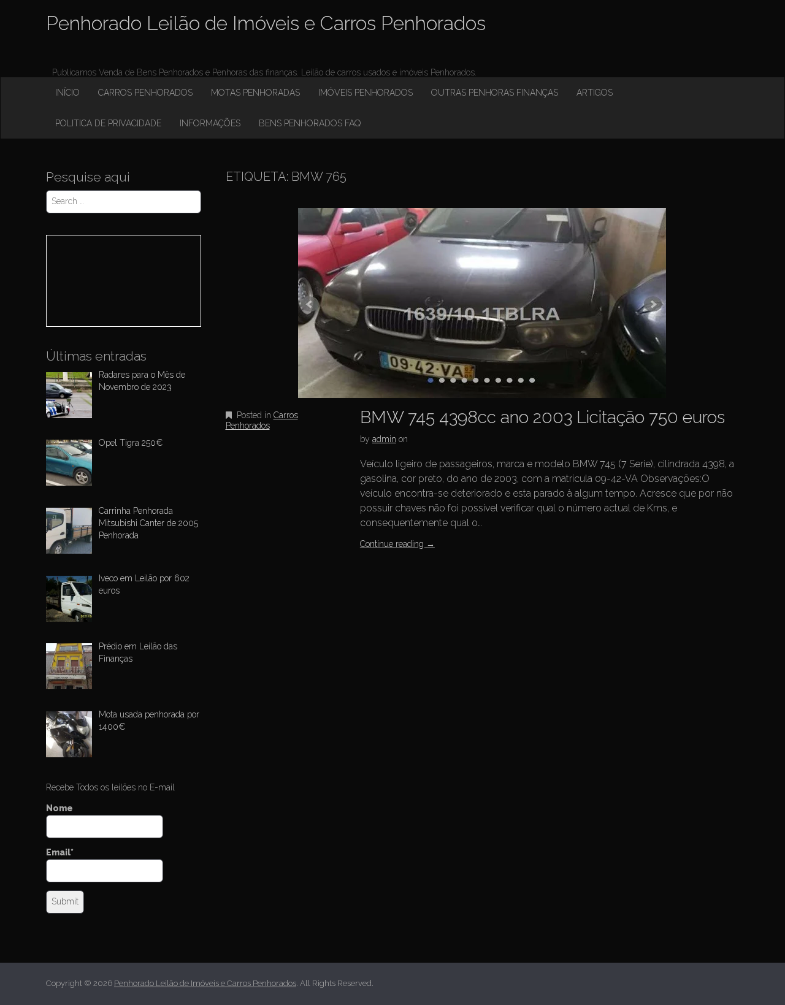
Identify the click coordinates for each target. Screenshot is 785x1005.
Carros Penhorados (145, 92)
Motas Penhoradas (255, 92)
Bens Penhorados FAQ (310, 123)
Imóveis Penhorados (365, 92)
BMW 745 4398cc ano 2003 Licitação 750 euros (542, 417)
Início (67, 92)
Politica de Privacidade (108, 123)
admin (384, 439)
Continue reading (397, 544)
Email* (60, 852)
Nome (59, 808)
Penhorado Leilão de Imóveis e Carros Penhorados (266, 23)
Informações (210, 123)
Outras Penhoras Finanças (494, 92)
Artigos (594, 92)
